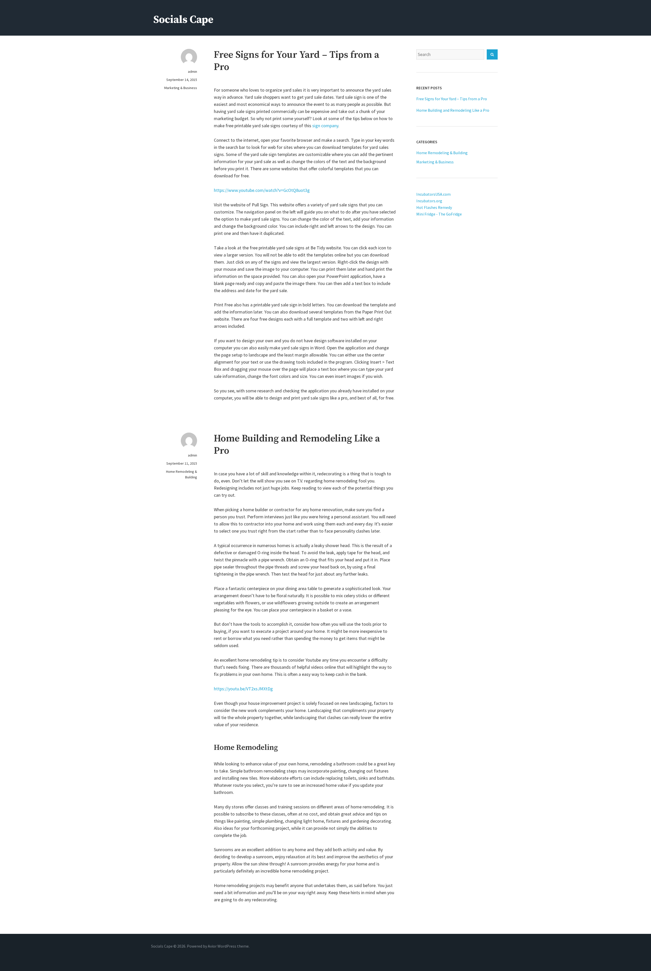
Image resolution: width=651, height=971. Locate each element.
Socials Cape (183, 19)
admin (192, 71)
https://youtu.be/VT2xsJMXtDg (243, 689)
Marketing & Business (180, 87)
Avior (212, 946)
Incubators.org (429, 200)
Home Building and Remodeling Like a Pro (452, 110)
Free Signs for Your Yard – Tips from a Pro (451, 98)
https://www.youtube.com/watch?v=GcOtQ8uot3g (262, 190)
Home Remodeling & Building (181, 474)
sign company (325, 125)
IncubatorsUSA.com (433, 194)
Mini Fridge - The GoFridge (439, 214)
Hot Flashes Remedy (434, 207)
